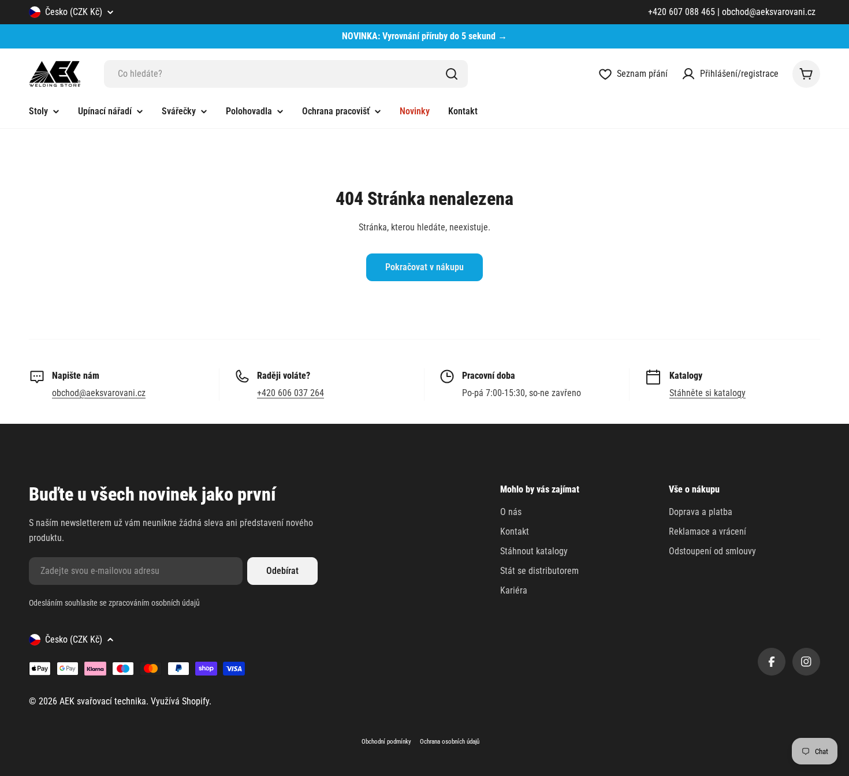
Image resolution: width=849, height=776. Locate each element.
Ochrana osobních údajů (449, 741)
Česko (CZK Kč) (73, 11)
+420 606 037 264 (290, 392)
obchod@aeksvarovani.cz (99, 392)
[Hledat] (452, 74)
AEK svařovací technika (102, 701)
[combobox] (286, 74)
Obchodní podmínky (386, 741)
